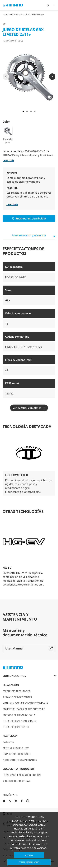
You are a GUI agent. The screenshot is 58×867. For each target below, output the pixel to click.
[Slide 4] (34, 111)
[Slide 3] (31, 111)
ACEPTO (29, 855)
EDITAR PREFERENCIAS (29, 862)
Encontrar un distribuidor (31, 218)
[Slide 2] (27, 111)
